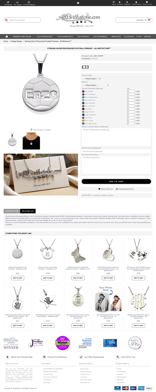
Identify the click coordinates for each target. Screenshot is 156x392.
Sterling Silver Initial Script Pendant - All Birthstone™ (17, 268)
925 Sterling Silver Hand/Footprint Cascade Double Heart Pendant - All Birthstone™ (138, 268)
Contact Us (47, 380)
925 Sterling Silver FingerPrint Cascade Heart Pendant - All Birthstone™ (108, 268)
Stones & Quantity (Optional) (92, 88)
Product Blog (121, 371)
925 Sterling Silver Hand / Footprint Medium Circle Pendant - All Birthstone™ (17, 316)
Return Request (85, 371)
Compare (83, 377)
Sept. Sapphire (90, 115)
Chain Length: (87, 75)
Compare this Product (126, 189)
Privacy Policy (48, 374)
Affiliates (120, 380)
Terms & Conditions (50, 377)
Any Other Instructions (90, 155)
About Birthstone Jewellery (53, 369)
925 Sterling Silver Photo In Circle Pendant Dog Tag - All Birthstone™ (108, 316)
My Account (84, 369)
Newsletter (121, 382)
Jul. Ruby (88, 109)
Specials (120, 374)
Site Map (47, 382)
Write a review (107, 195)
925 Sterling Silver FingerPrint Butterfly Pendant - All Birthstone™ (78, 268)
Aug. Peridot (89, 112)
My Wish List (84, 382)
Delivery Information (51, 371)
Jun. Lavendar (90, 106)
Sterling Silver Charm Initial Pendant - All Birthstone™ (47, 268)
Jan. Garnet (89, 91)
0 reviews (96, 195)
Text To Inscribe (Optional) (91, 148)
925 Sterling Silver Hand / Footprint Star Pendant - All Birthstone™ (48, 315)
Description (11, 211)
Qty (128, 88)
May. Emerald (90, 103)
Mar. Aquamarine (91, 97)
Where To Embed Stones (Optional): (95, 127)
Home (119, 369)
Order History (85, 374)
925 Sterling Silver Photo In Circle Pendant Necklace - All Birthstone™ (78, 316)
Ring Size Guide (86, 380)
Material (85, 82)
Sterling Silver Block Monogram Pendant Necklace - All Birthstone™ (138, 316)
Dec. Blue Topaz (91, 123)
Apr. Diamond (90, 100)
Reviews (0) (28, 211)
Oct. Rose (88, 118)
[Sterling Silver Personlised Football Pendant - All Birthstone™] (41, 90)
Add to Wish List (107, 189)
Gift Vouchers (121, 377)
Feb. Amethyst (90, 94)
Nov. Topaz (89, 120)
